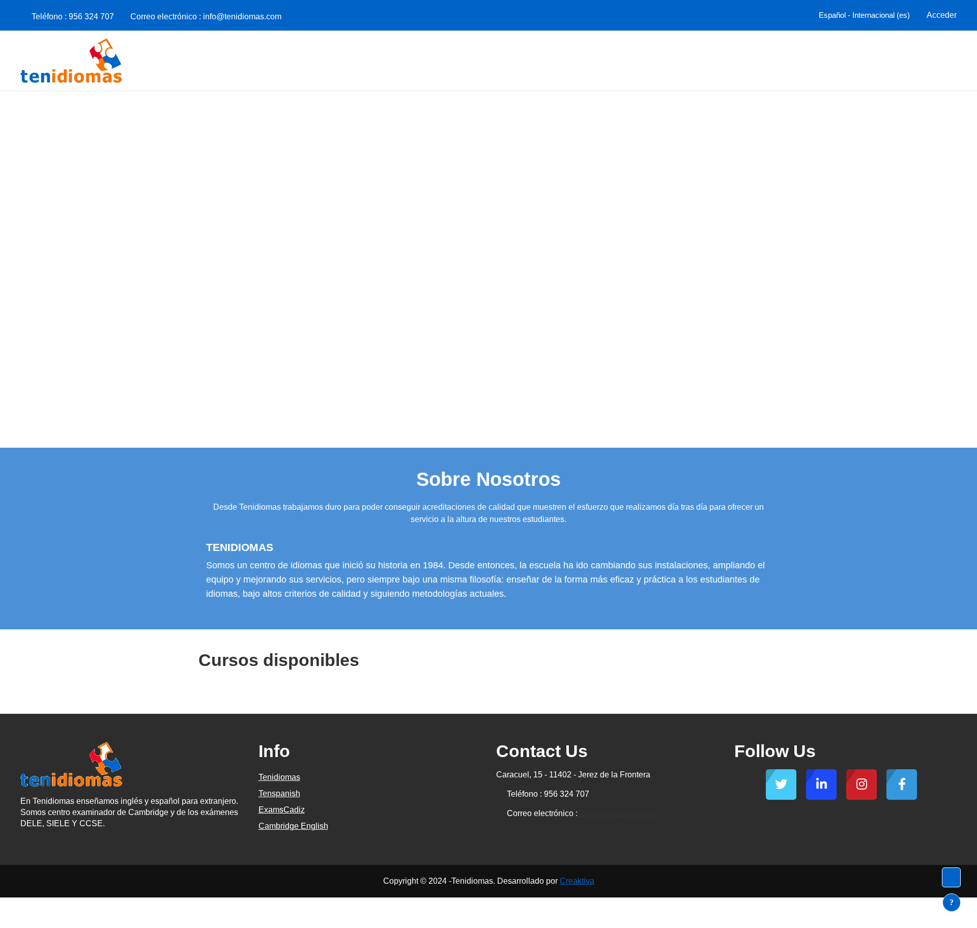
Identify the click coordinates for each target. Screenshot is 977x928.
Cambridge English (293, 826)
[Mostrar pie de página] (951, 902)
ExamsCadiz (281, 809)
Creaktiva (577, 881)
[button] (862, 15)
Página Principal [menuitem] (918, 60)
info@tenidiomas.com (242, 16)
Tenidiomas (279, 777)
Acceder (942, 15)
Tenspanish (279, 793)
